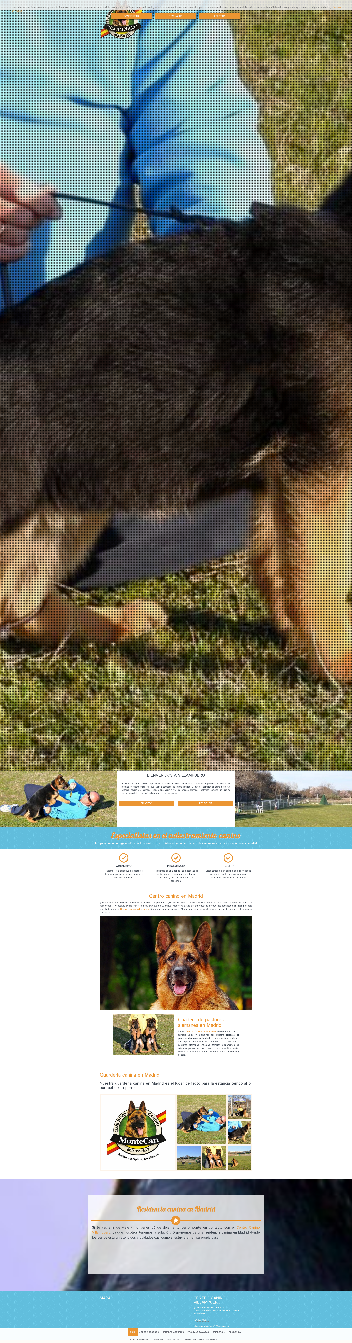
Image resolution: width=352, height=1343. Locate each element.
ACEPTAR (219, 16)
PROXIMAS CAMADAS (198, 1332)
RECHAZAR (175, 16)
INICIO (133, 1332)
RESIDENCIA (235, 1332)
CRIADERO (218, 1332)
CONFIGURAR (131, 16)
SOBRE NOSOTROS (149, 1332)
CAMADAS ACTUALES (173, 1332)
